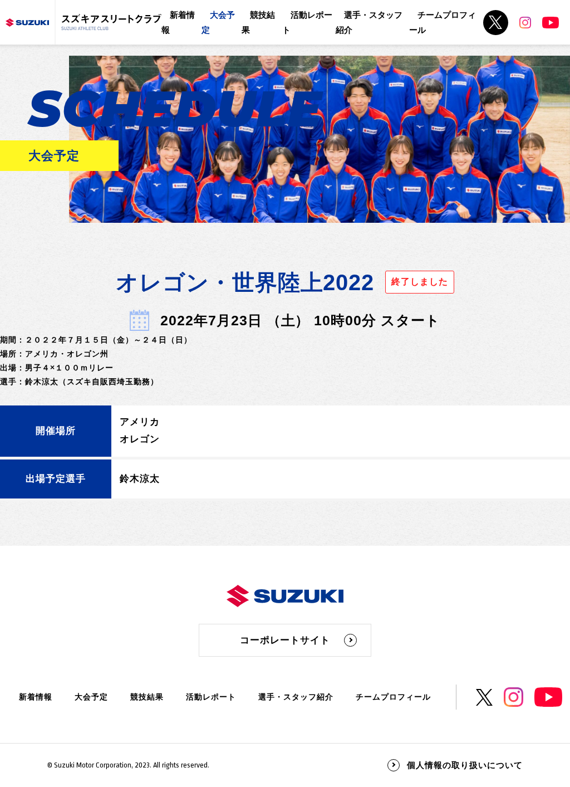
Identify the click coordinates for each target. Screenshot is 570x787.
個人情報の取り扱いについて (465, 765)
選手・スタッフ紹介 (295, 696)
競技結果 (147, 696)
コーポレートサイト (285, 640)
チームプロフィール (393, 696)
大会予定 (91, 696)
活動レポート (211, 696)
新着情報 (35, 696)
